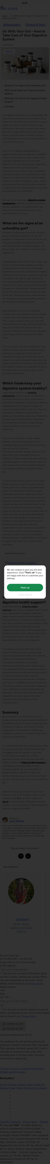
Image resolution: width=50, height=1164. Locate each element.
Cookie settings (25, 594)
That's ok (25, 587)
